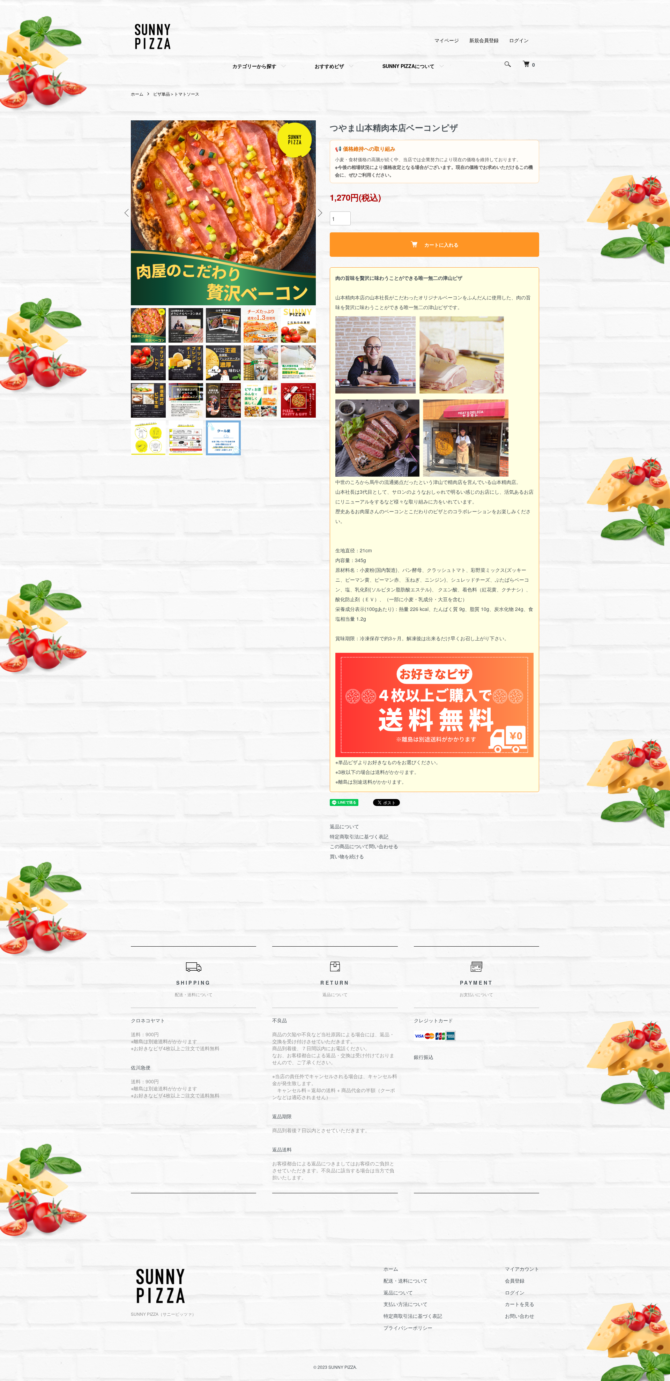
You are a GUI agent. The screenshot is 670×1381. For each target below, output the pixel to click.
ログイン (519, 40)
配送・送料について (405, 1280)
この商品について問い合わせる (364, 846)
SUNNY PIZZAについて (408, 65)
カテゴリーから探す (254, 65)
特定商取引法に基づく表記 (359, 836)
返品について (344, 826)
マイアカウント (522, 1268)
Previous (127, 213)
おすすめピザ (329, 65)
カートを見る (519, 1303)
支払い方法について (405, 1303)
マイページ (446, 40)
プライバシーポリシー (408, 1327)
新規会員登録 (484, 40)
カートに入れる (441, 244)
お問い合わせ (519, 1315)
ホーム (137, 94)
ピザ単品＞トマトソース (176, 94)
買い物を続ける (347, 856)
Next (319, 213)
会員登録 (514, 1280)
